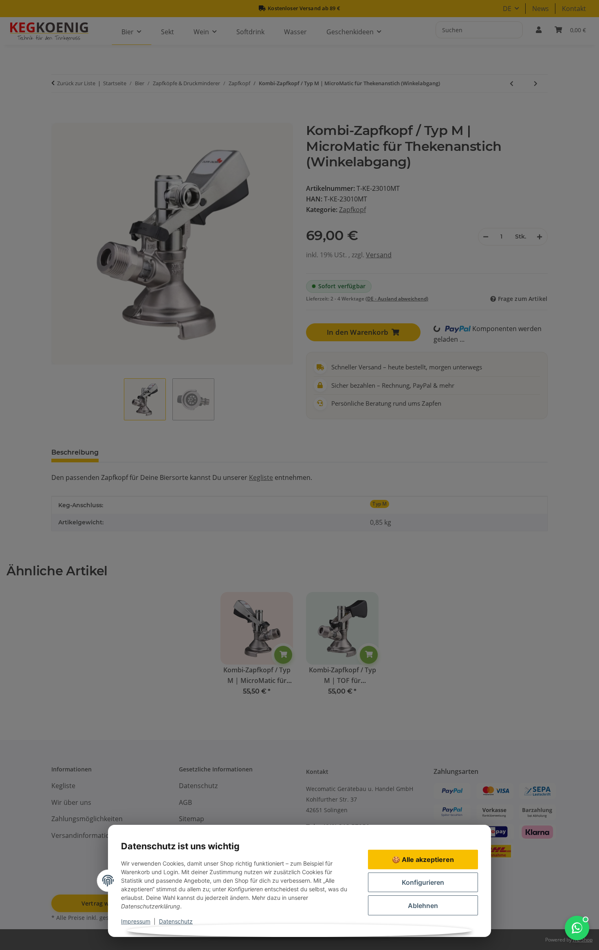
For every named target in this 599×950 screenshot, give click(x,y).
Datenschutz (176, 921)
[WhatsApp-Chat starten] (577, 928)
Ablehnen (423, 905)
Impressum (135, 921)
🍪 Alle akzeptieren (423, 859)
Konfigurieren (423, 882)
